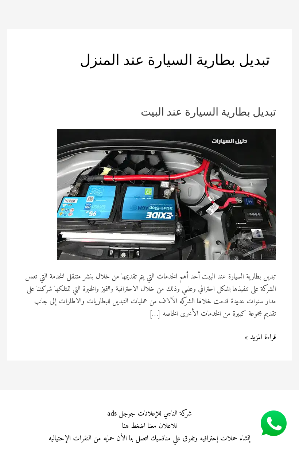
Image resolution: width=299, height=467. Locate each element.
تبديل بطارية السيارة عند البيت (208, 113)
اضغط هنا (133, 426)
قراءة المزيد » (260, 337)
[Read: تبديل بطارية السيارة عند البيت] (166, 194)
